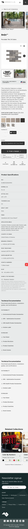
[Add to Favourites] (21, 46)
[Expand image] (24, 46)
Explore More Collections (13, 464)
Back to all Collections (11, 9)
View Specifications (7, 156)
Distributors (14, 495)
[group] (19, 74)
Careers (4, 504)
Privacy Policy (12, 504)
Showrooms (5, 495)
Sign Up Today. (14, 487)
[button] (26, 20)
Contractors (22, 495)
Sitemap (17, 526)
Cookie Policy (22, 504)
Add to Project (21, 156)
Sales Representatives (8, 498)
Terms (3, 507)
